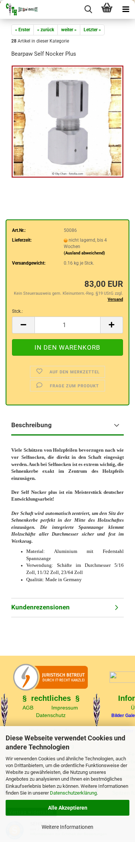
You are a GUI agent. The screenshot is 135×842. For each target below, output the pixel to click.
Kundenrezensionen (40, 607)
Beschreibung (31, 425)
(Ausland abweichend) (84, 253)
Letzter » (92, 29)
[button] (23, 325)
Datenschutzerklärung (73, 793)
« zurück (45, 29)
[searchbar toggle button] (88, 9)
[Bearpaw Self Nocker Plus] (67, 121)
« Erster (22, 29)
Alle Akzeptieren (67, 808)
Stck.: (17, 311)
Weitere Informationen (67, 827)
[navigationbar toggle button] (125, 9)
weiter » (68, 29)
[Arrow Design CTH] (19, 9)
